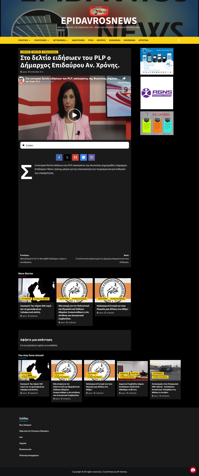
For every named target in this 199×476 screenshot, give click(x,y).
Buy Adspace (25, 425)
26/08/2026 (132, 393)
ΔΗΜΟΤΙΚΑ (25, 52)
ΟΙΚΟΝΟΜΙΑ (129, 40)
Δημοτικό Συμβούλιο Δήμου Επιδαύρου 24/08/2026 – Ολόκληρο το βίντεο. (131, 387)
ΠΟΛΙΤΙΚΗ (23, 40)
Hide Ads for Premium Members (34, 431)
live (21, 437)
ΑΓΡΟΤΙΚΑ (143, 40)
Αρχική (22, 443)
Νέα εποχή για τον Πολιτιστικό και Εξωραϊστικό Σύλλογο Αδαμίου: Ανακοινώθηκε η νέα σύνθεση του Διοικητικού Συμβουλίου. (73, 312)
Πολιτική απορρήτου (29, 455)
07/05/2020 (34, 72)
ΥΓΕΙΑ (90, 40)
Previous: (43, 259)
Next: (102, 259)
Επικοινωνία (25, 449)
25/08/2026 (165, 396)
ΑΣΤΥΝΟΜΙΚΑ (59, 40)
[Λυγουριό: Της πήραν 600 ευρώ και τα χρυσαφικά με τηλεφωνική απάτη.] (36, 290)
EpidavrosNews (99, 21)
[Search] (179, 40)
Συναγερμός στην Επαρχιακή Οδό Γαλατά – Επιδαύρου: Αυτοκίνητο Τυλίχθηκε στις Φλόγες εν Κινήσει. (165, 388)
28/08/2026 (34, 316)
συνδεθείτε (52, 345)
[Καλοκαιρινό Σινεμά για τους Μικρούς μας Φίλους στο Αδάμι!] (113, 290)
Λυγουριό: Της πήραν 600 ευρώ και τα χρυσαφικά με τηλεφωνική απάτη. (35, 309)
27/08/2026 (72, 322)
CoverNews (108, 471)
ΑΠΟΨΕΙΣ (101, 40)
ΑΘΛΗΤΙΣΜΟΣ (78, 40)
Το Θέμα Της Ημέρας (50, 52)
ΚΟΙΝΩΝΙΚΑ (114, 40)
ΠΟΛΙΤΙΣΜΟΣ (40, 40)
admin (25, 72)
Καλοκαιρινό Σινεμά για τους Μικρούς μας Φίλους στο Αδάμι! (112, 307)
